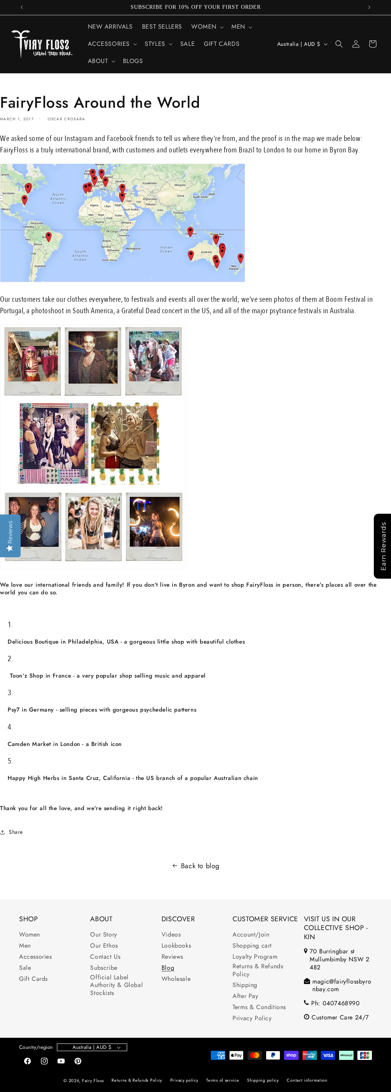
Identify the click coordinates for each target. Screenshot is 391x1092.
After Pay (245, 996)
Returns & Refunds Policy (258, 971)
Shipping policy (263, 1080)
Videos (171, 935)
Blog (168, 968)
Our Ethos (104, 946)
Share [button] (16, 832)
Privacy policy (184, 1080)
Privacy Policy (252, 1018)
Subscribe (103, 968)
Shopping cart (252, 946)
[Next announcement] (369, 7)
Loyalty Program (255, 957)
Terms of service (222, 1080)
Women (29, 935)
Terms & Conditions (259, 1007)
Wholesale (176, 979)
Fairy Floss (93, 1080)
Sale (25, 968)
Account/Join (251, 935)
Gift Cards (33, 979)
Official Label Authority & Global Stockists (116, 985)
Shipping (245, 985)
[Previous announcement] (21, 7)
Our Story (103, 935)
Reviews (172, 957)
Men (25, 946)
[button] (207, 27)
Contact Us (105, 957)
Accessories (35, 957)
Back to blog (200, 866)
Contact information (307, 1080)
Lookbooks (176, 946)
